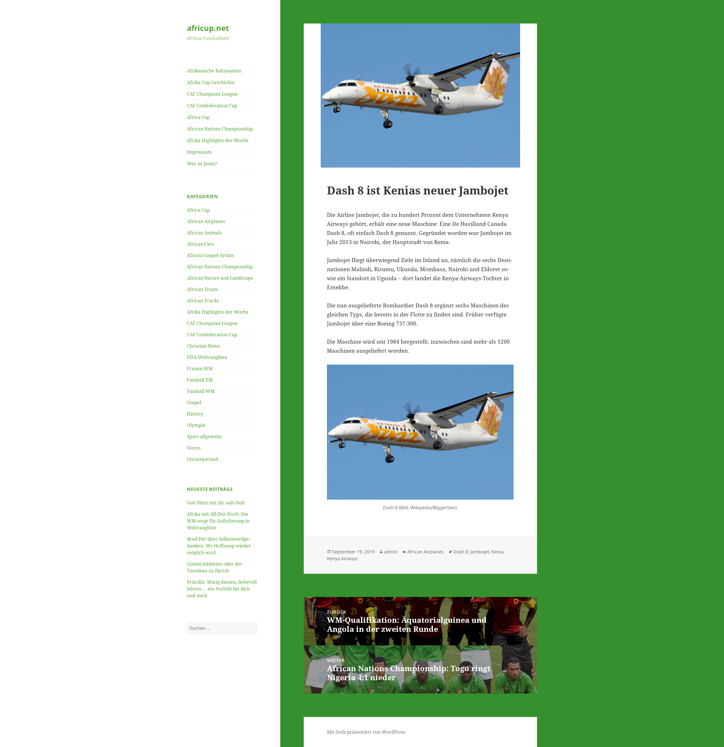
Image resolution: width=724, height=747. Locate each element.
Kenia (497, 552)
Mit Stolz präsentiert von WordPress (366, 732)
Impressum (199, 152)
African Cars (200, 244)
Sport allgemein (204, 436)
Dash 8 (460, 552)
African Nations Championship (220, 129)
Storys (194, 448)
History (195, 414)
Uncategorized (202, 459)
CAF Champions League (212, 94)
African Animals (204, 233)
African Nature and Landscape (220, 278)
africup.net (208, 28)
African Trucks (203, 300)
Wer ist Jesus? (202, 163)
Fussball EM (200, 380)
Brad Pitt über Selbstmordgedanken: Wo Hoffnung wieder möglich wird (219, 546)
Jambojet (479, 552)
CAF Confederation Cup (212, 105)
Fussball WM (201, 391)
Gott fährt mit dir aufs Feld (216, 503)
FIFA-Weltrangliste (207, 357)
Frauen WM (200, 368)
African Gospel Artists (210, 255)
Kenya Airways (342, 558)
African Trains (202, 289)
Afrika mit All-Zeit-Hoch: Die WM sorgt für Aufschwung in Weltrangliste (218, 521)
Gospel (194, 402)
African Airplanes (206, 221)
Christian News (203, 346)
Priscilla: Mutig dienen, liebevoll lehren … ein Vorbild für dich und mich (222, 589)
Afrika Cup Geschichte (211, 82)
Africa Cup (198, 117)
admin (391, 552)
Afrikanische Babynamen (214, 71)
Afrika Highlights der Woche (218, 140)
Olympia (196, 425)
